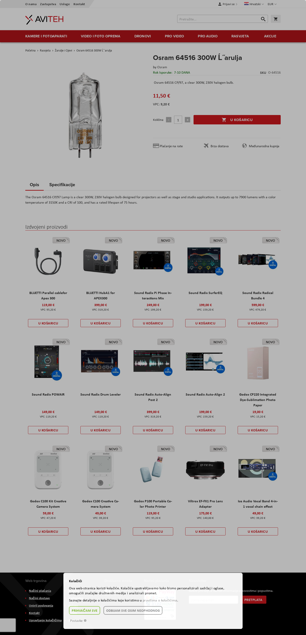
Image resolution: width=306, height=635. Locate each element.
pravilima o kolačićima (160, 600)
